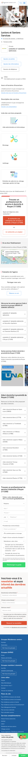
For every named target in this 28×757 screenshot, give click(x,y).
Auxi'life (3, 668)
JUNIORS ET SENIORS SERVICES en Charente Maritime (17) (13, 330)
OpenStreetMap (19, 263)
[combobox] (6, 517)
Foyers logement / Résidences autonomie (12, 731)
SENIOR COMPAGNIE (7, 671)
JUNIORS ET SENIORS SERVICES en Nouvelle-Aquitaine (13, 322)
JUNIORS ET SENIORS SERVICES (17, 50)
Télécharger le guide (14, 565)
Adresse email (5, 607)
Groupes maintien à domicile (11, 665)
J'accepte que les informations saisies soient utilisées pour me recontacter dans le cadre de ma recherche (14, 616)
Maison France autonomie (8, 719)
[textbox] (5, 517)
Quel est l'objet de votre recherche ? (11, 213)
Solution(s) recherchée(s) (9, 593)
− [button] (3, 254)
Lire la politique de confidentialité (8, 750)
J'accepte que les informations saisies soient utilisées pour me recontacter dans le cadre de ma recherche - (15, 548)
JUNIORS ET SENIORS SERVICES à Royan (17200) (13, 338)
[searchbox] (14, 529)
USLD (2, 724)
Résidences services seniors (8, 726)
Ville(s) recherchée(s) (7, 600)
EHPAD (3, 721)
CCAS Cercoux (8, 370)
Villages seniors (5, 729)
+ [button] (3, 251)
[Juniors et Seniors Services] (14, 258)
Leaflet (10, 263)
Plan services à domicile (7, 710)
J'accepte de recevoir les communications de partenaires (14, 554)
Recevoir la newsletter (14, 623)
